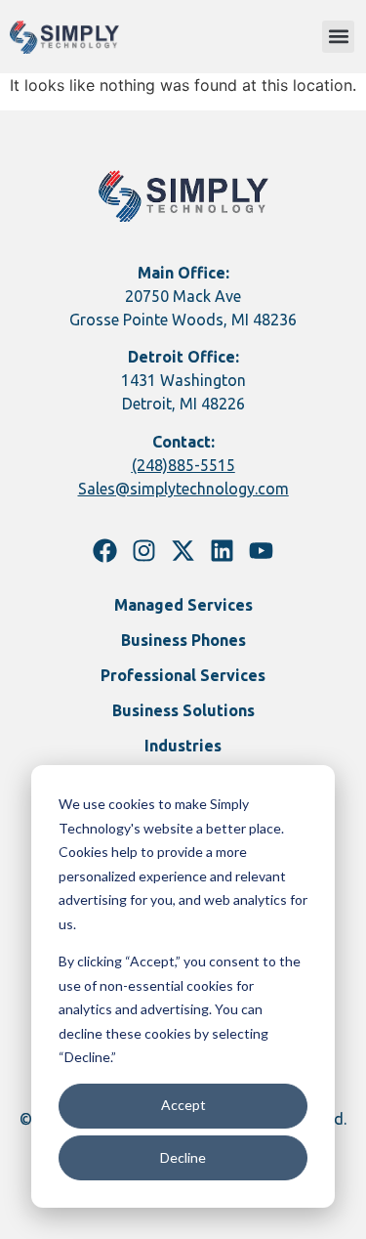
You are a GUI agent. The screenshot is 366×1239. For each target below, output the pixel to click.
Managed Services (183, 605)
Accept (183, 1104)
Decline (183, 1157)
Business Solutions (183, 710)
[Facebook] (105, 551)
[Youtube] (261, 551)
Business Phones (183, 640)
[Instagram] (144, 551)
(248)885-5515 (183, 465)
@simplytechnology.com (202, 488)
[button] (338, 37)
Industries (183, 745)
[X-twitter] (183, 551)
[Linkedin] (222, 551)
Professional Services (183, 675)
